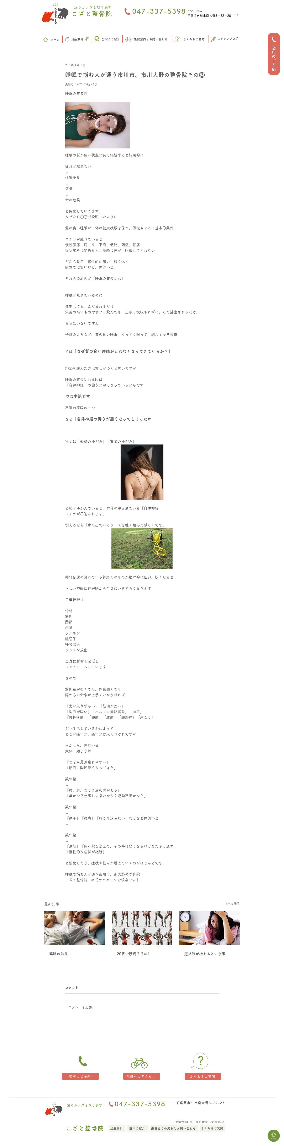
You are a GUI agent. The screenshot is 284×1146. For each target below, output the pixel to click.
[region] (274, 54)
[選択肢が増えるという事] (209, 928)
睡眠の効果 (58, 954)
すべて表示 (232, 903)
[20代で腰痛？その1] (142, 928)
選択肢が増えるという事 (204, 954)
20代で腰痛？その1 (133, 954)
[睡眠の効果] (74, 928)
